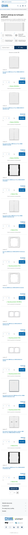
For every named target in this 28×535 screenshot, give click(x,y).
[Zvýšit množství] (9, 82)
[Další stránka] (17, 492)
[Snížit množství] (3, 82)
